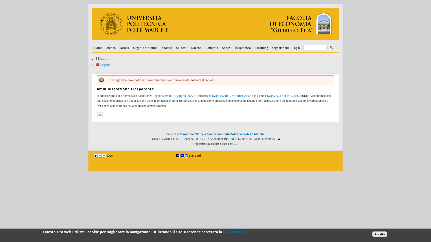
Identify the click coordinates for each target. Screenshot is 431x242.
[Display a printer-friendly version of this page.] (100, 114)
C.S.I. (235, 143)
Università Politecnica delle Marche (240, 134)
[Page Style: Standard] (186, 156)
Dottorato (211, 48)
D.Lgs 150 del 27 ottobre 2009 (231, 95)
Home (98, 48)
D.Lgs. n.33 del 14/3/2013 (283, 95)
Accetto (379, 234)
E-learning (261, 48)
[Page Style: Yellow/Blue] (182, 156)
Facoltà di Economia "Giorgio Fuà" (189, 134)
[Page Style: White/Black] (178, 156)
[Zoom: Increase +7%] (95, 156)
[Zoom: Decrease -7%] (99, 156)
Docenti (196, 48)
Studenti (181, 48)
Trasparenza (243, 48)
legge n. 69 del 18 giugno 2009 (173, 95)
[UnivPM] (215, 38)
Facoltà (124, 48)
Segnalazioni (280, 48)
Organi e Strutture (145, 48)
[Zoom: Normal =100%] (104, 156)
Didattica (166, 48)
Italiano (105, 59)
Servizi (226, 48)
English (105, 65)
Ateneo (111, 48)
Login (296, 48)
